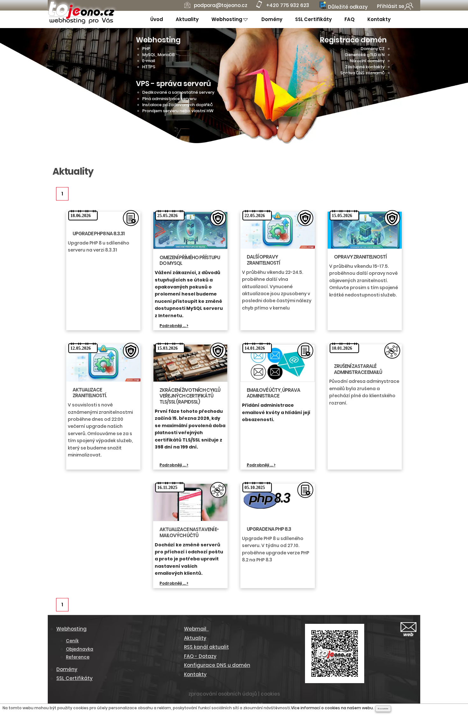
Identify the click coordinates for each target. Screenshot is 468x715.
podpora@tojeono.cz (220, 5)
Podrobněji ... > (174, 325)
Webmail (196, 628)
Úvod (156, 19)
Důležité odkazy (347, 7)
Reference (77, 657)
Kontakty (379, 19)
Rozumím (383, 708)
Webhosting (226, 19)
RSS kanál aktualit (206, 647)
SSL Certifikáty (313, 19)
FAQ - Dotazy (200, 656)
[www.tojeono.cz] (81, 22)
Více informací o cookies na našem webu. (332, 708)
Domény (271, 19)
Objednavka (79, 649)
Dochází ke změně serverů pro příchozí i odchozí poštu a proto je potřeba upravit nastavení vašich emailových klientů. (189, 559)
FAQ (349, 19)
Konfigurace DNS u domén (217, 665)
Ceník (72, 641)
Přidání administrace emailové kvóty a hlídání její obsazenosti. (276, 412)
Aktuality (187, 19)
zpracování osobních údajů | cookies (234, 693)
